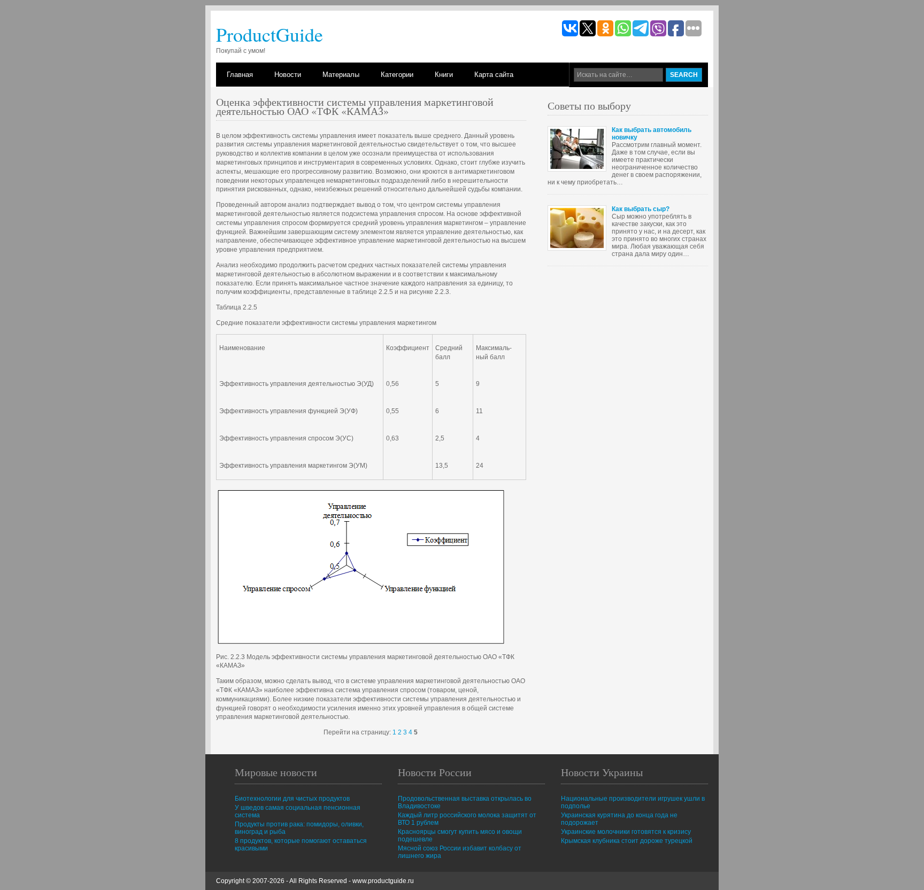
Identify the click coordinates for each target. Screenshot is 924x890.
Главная (240, 75)
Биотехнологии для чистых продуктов (292, 798)
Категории (397, 75)
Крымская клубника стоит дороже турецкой (626, 841)
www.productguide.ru (383, 881)
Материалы (340, 75)
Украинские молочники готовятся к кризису (626, 831)
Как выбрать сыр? (640, 209)
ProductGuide (269, 34)
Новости (287, 75)
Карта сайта (493, 75)
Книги (444, 75)
